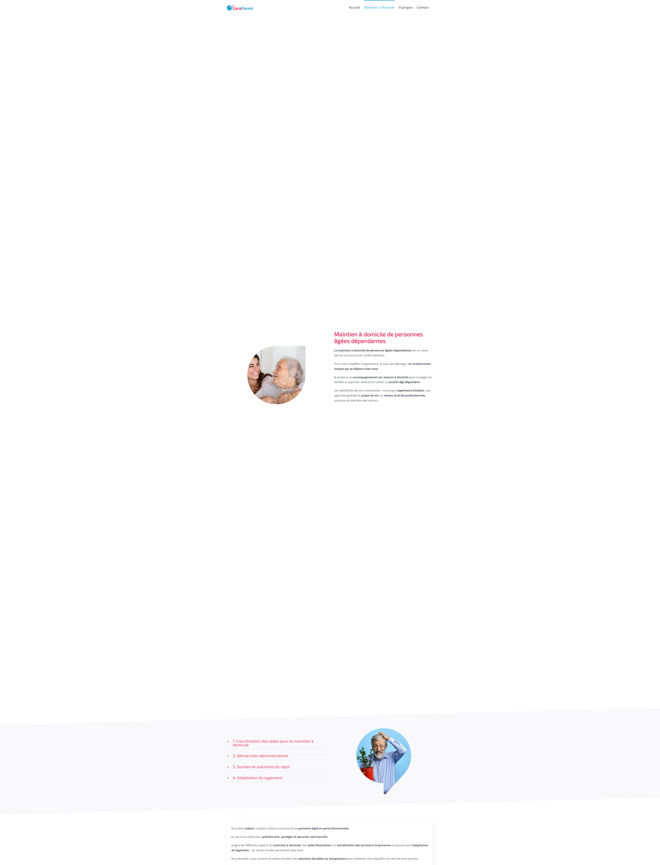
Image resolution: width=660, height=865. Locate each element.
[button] (276, 742)
